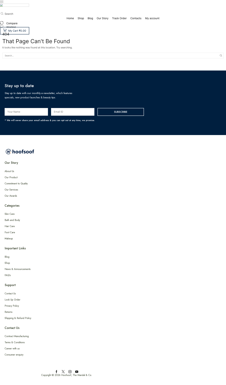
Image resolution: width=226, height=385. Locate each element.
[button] (1, 2)
